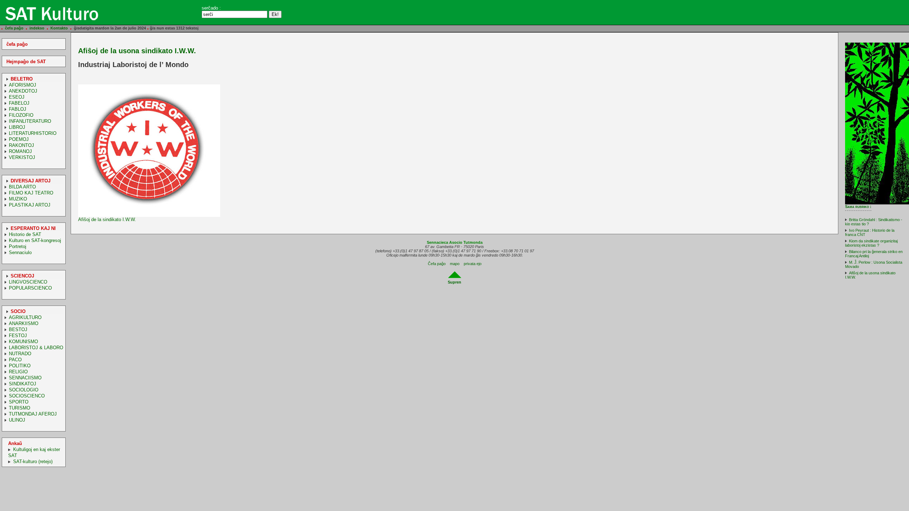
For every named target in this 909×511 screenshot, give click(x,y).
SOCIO (18, 311)
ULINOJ (17, 420)
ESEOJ (17, 97)
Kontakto (59, 28)
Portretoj (17, 246)
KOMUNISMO (23, 341)
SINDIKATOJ (22, 383)
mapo (454, 264)
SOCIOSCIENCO (27, 396)
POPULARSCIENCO (30, 288)
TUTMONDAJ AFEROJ (33, 414)
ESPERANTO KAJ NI (33, 228)
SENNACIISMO (25, 377)
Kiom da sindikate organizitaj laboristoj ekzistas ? (871, 243)
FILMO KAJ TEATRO (31, 193)
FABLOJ (17, 109)
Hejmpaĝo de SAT (26, 61)
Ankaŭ (15, 443)
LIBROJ (17, 127)
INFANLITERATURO (30, 121)
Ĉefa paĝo (437, 264)
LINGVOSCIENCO (28, 282)
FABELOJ (19, 103)
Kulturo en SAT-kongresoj (35, 240)
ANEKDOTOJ (23, 91)
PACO (15, 359)
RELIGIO (18, 371)
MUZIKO (18, 199)
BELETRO (22, 79)
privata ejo (472, 264)
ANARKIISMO (23, 323)
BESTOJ (18, 329)
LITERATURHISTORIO (32, 133)
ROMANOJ (20, 151)
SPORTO (18, 402)
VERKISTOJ (22, 157)
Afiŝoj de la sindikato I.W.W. (107, 219)
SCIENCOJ (22, 276)
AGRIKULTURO (25, 317)
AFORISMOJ (22, 85)
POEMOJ (19, 139)
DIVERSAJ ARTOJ (30, 180)
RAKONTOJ (21, 145)
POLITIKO (20, 365)
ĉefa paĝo (14, 28)
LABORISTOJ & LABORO (36, 347)
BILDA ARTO (22, 186)
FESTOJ (18, 335)
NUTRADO (20, 353)
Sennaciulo (20, 252)
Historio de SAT (25, 234)
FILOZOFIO (21, 115)
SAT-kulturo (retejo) (33, 461)
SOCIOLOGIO (23, 389)
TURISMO (19, 408)
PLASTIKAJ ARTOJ (29, 205)
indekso (36, 28)
